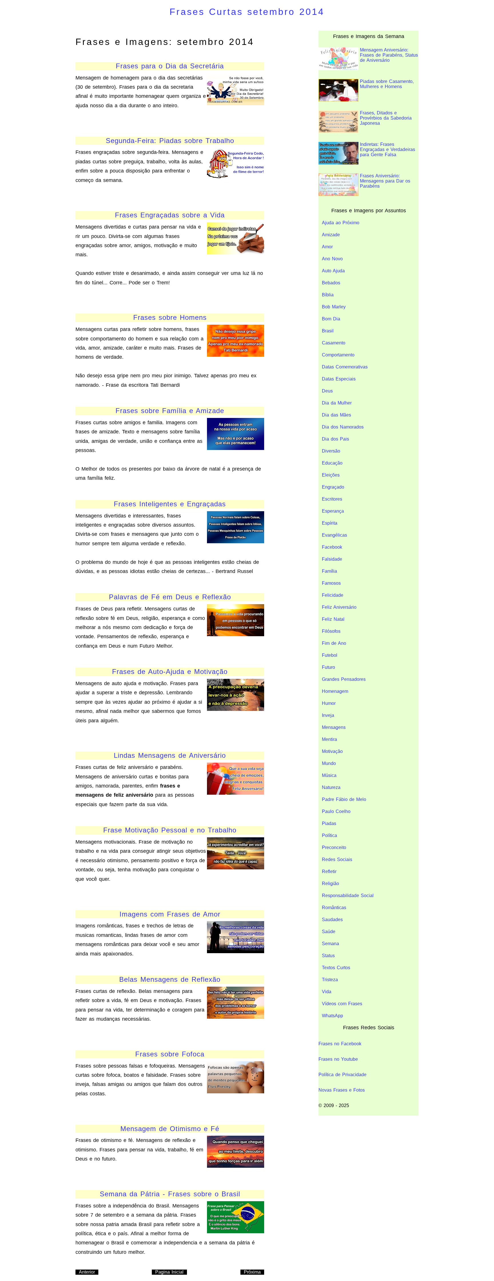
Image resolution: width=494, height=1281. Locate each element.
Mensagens (334, 727)
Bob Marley (334, 306)
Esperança (333, 511)
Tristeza (330, 979)
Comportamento (338, 354)
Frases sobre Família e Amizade (169, 411)
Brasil (328, 330)
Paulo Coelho (336, 811)
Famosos (331, 583)
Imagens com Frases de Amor (169, 914)
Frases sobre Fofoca (169, 1054)
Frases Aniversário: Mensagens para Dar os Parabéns (385, 181)
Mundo (329, 763)
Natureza (331, 787)
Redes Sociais (337, 859)
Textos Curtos (336, 967)
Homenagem (335, 691)
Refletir (329, 871)
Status (328, 955)
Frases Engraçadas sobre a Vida (170, 215)
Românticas (334, 907)
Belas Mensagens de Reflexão (169, 979)
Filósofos (331, 631)
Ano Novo (332, 258)
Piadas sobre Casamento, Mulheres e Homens (387, 84)
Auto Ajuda (333, 270)
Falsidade (332, 559)
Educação (332, 463)
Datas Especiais (339, 378)
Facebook (332, 547)
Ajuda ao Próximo (340, 222)
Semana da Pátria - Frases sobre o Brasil (170, 1194)
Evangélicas (334, 535)
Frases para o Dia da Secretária (170, 66)
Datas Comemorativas (345, 366)
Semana (330, 943)
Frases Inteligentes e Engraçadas (170, 504)
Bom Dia (331, 318)
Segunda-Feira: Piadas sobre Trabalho (170, 140)
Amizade (331, 234)
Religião (330, 883)
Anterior (87, 1272)
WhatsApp (332, 1015)
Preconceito (334, 847)
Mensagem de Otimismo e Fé (169, 1129)
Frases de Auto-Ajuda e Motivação (170, 671)
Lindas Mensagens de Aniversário (170, 755)
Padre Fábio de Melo (344, 799)
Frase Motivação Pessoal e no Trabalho (169, 830)
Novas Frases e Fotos (341, 1090)
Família (329, 571)
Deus (327, 390)
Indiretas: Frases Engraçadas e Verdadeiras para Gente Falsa (387, 149)
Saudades (332, 919)
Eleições (331, 475)
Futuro (328, 667)
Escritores (332, 499)
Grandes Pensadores (344, 679)
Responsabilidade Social (348, 895)
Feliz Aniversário (339, 607)
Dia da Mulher (337, 402)
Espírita (329, 523)
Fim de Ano (334, 643)
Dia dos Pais (335, 439)
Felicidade (332, 595)
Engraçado (333, 487)
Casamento (333, 342)
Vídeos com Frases (342, 1003)
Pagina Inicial (169, 1272)
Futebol (329, 655)
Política (329, 835)
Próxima (252, 1272)
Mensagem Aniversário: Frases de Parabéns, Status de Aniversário (389, 55)
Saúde (328, 931)
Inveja (328, 715)
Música (329, 775)
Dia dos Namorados (343, 427)
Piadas (329, 823)
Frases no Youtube (338, 1059)
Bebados (331, 282)
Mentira (329, 739)
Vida (326, 991)
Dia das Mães (336, 415)
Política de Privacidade (342, 1074)
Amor (327, 246)
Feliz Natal (333, 619)
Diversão (331, 451)
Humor (329, 703)
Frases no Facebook (339, 1043)
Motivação (332, 751)
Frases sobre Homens (170, 317)
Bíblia (328, 294)
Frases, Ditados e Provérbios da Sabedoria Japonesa (386, 118)
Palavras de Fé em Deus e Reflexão (170, 597)
